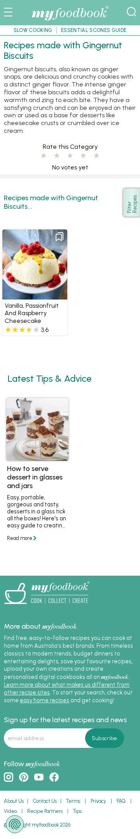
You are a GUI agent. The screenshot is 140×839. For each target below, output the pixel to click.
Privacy (98, 801)
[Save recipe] (59, 237)
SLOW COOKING (33, 30)
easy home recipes (44, 700)
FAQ (121, 801)
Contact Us (45, 801)
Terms (73, 801)
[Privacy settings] (15, 824)
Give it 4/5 (83, 156)
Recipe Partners (45, 811)
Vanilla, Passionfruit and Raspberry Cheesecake (32, 313)
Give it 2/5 (57, 156)
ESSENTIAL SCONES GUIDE (93, 30)
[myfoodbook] (46, 606)
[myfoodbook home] (70, 21)
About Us (14, 801)
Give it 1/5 (43, 156)
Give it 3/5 (70, 156)
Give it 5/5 (96, 156)
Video (10, 811)
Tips (77, 811)
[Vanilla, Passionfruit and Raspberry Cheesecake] (34, 296)
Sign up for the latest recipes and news (65, 720)
